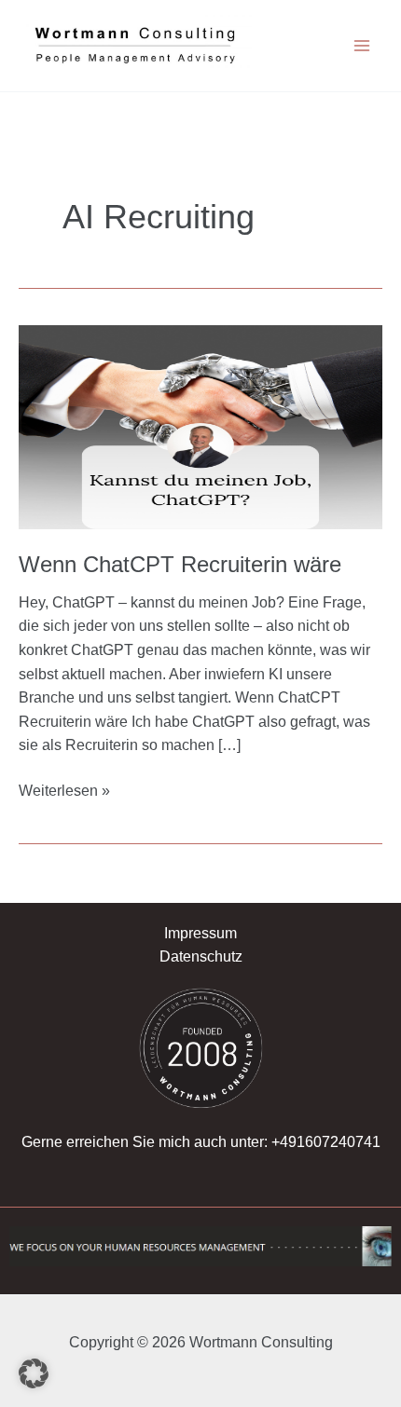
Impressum (200, 933)
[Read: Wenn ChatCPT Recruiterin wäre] (200, 425)
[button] (33, 1373)
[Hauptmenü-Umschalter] (362, 45)
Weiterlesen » (64, 789)
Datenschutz (200, 956)
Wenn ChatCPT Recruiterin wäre (180, 565)
